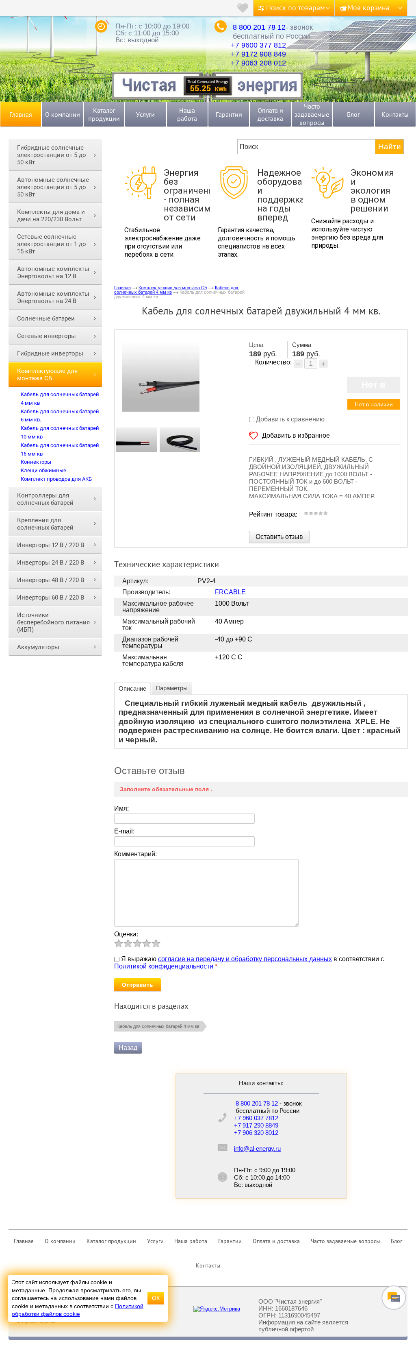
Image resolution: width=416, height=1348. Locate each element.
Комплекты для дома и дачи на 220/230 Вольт (51, 215)
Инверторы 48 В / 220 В (50, 580)
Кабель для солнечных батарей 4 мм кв (158, 1026)
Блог (353, 114)
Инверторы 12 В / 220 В (50, 545)
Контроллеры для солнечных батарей (45, 499)
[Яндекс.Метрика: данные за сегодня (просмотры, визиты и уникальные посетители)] (216, 1309)
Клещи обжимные (43, 470)
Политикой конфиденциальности (163, 966)
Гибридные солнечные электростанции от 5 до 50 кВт (51, 155)
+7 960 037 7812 (256, 1118)
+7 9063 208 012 (258, 63)
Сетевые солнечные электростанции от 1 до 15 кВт (51, 244)
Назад (128, 1047)
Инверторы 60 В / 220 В (50, 597)
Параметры (172, 688)
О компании (62, 114)
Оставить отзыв (279, 536)
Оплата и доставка (270, 114)
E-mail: (124, 831)
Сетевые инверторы (46, 336)
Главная (20, 114)
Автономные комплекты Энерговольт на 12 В (53, 272)
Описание (132, 688)
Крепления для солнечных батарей (45, 524)
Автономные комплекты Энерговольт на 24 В (53, 297)
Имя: (121, 808)
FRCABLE (230, 592)
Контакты (395, 114)
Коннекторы (36, 462)
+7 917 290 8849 (256, 1125)
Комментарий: (135, 854)
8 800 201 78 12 (259, 27)
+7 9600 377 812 (258, 45)
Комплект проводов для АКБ (56, 479)
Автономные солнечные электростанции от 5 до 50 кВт (53, 187)
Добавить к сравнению (289, 419)
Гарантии (229, 114)
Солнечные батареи (46, 318)
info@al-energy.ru (257, 1148)
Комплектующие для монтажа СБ (47, 374)
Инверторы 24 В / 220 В (50, 562)
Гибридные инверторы (50, 353)
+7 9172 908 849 (258, 54)
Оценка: (126, 934)
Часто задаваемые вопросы (312, 114)
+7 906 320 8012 (256, 1132)
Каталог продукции (104, 114)
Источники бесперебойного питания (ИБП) (53, 622)
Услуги (145, 114)
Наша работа (187, 114)
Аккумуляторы (38, 647)
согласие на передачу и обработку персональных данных (245, 958)
